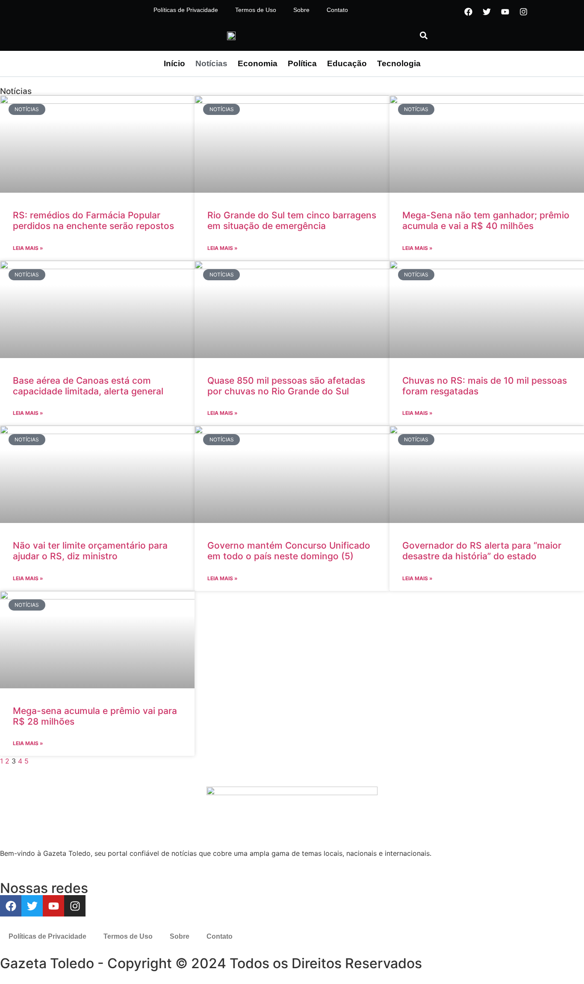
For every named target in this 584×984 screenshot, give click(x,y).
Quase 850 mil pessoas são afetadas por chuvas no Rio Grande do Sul (286, 386)
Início (174, 63)
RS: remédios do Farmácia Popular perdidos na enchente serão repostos (93, 220)
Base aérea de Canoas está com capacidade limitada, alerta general (88, 386)
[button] (423, 35)
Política (302, 63)
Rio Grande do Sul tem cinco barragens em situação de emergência (291, 220)
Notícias (211, 63)
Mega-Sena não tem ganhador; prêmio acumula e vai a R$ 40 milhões (485, 220)
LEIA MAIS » (28, 248)
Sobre (301, 9)
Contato (337, 9)
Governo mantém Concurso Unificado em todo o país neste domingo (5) (288, 550)
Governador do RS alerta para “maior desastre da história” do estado (481, 550)
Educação (347, 63)
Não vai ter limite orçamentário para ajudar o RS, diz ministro (90, 550)
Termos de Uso (255, 9)
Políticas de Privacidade (185, 9)
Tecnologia (399, 63)
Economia (257, 63)
